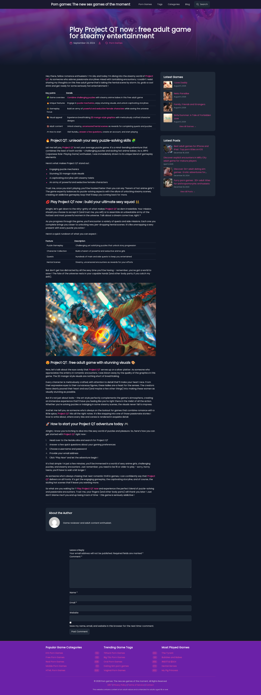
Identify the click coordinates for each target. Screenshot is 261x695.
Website (74, 612)
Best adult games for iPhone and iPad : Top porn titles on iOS (191, 148)
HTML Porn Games (55, 670)
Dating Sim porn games (116, 666)
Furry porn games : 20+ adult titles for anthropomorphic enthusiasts (192, 182)
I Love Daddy (180, 82)
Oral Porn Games (113, 661)
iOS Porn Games (54, 653)
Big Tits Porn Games (114, 657)
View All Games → (187, 126)
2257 (109, 685)
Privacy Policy (120, 685)
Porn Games (145, 4)
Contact (150, 685)
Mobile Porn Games (56, 666)
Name (74, 592)
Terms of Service (136, 685)
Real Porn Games (55, 661)
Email (73, 602)
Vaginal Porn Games (114, 670)
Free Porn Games (55, 657)
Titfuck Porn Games (114, 653)
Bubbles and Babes (172, 657)
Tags (159, 4)
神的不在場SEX (169, 661)
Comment (76, 556)
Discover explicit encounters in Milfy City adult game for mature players (185, 159)
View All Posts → (187, 191)
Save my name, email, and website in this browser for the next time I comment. (112, 626)
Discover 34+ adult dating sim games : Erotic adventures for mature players (189, 172)
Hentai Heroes (169, 666)
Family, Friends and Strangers (189, 104)
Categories (174, 4)
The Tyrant (167, 653)
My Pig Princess (170, 670)
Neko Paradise (181, 93)
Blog (187, 4)
